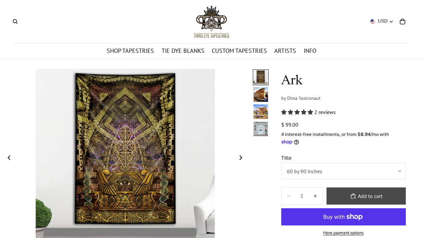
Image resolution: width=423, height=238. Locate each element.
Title (286, 157)
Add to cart (370, 196)
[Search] (15, 21)
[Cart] (402, 21)
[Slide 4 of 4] (260, 129)
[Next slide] (242, 158)
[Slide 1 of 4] (260, 77)
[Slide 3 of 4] (260, 111)
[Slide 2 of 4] (260, 94)
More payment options (343, 233)
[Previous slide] (7, 158)
